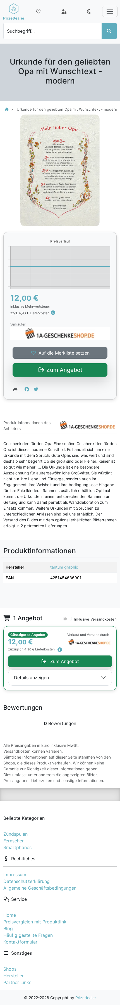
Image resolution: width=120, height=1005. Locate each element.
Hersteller (13, 975)
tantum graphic (64, 567)
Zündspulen (15, 834)
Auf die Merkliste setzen (64, 353)
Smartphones (17, 847)
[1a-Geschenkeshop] (60, 333)
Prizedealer (85, 997)
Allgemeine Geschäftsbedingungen (39, 888)
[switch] (67, 619)
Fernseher (13, 841)
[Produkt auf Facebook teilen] (27, 389)
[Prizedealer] (13, 11)
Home (9, 915)
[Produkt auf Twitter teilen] (36, 389)
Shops (9, 969)
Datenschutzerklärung (26, 881)
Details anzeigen (31, 677)
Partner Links (17, 982)
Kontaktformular (20, 942)
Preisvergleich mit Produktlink (34, 922)
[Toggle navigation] (110, 11)
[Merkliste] (38, 11)
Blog (8, 928)
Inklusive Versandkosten (95, 619)
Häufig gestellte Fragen (28, 935)
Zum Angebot (63, 370)
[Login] (64, 11)
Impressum (14, 874)
